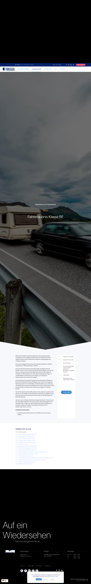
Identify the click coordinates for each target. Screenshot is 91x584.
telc (55, 69)
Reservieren (66, 392)
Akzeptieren (39, 579)
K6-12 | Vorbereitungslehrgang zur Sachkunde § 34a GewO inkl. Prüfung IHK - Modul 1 (31, 452)
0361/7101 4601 (48, 556)
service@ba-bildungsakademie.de (51, 554)
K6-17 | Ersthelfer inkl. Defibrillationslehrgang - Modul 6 (26, 461)
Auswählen (52, 579)
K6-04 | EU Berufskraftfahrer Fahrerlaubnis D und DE (25, 438)
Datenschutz (77, 579)
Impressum (72, 579)
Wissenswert (48, 565)
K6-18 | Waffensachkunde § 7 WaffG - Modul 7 (24, 463)
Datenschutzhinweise (54, 576)
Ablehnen (45, 579)
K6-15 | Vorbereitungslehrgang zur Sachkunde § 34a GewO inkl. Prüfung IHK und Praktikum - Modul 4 (34, 457)
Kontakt (62, 69)
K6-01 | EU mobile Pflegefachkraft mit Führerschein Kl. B (26, 434)
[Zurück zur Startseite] (9, 69)
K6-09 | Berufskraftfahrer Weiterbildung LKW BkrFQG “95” (26, 448)
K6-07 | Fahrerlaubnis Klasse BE (21, 444)
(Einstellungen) (83, 579)
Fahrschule (47, 69)
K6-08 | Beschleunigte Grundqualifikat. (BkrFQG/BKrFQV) (26, 446)
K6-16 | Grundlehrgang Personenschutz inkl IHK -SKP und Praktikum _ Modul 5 (30, 459)
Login (87, 579)
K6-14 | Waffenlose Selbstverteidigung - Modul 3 (25, 455)
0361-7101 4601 (57, 65)
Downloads (39, 565)
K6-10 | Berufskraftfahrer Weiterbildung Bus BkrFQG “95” (26, 450)
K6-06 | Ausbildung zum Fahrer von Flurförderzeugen (25, 442)
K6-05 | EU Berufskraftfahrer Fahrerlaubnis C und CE (25, 440)
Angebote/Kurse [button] (36, 69)
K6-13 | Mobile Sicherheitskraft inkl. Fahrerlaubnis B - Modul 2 (27, 453)
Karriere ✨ (30, 565)
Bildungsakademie (23, 69)
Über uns (22, 565)
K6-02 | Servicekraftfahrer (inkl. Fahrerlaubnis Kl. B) (25, 436)
